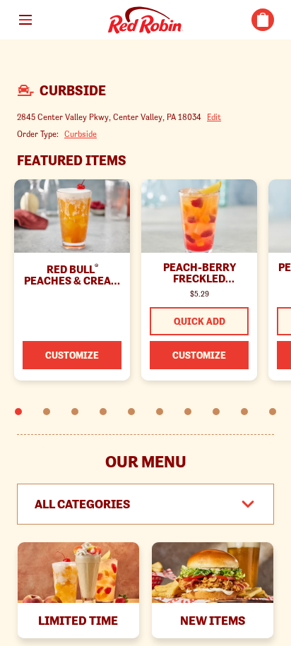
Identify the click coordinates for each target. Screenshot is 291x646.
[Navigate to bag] (262, 19)
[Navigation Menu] (25, 19)
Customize (72, 355)
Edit (214, 117)
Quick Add (199, 321)
